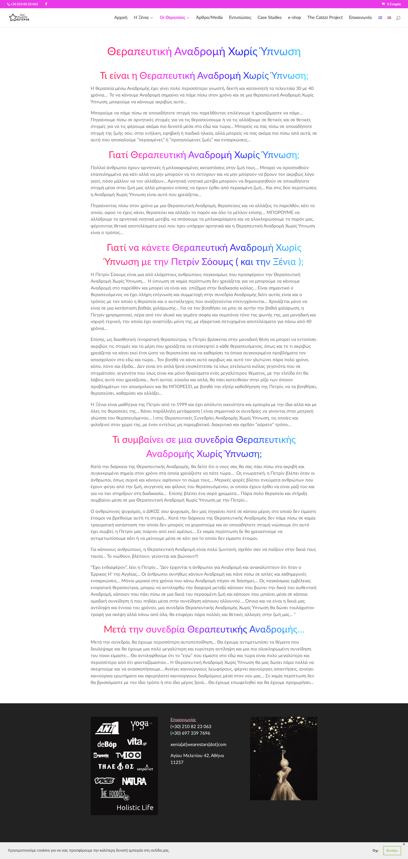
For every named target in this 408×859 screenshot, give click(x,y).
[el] (380, 21)
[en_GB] (389, 21)
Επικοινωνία (360, 18)
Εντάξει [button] (392, 850)
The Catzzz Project (325, 18)
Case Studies (270, 18)
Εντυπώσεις (240, 18)
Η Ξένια (141, 18)
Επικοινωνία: (183, 720)
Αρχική (121, 18)
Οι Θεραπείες (172, 18)
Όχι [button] (375, 850)
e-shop (294, 18)
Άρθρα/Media (209, 18)
